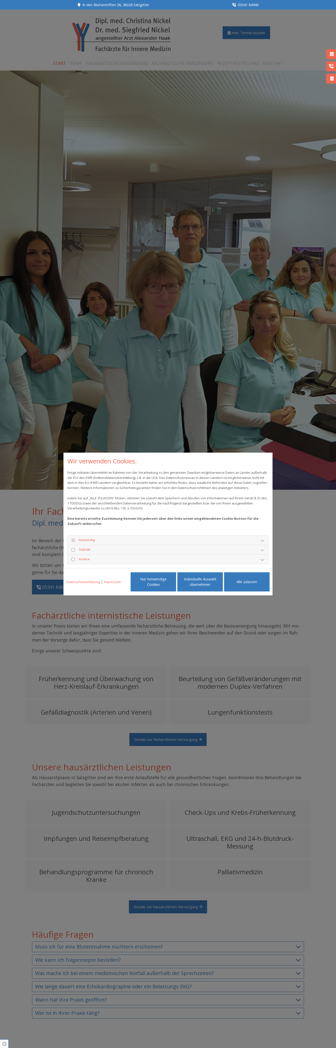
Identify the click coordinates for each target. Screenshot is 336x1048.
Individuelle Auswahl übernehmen (200, 582)
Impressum (112, 582)
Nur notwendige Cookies (153, 582)
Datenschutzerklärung (83, 582)
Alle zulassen (247, 581)
